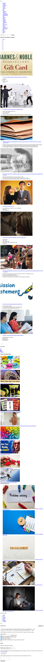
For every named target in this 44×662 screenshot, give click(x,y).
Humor (4, 12)
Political (4, 26)
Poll (3, 29)
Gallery (4, 31)
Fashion (4, 8)
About (4, 615)
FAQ (4, 616)
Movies (4, 6)
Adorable (4, 11)
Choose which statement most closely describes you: (12, 304)
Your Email (2, 648)
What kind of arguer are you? (8, 206)
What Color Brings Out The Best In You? (7, 440)
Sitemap (4, 620)
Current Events (5, 27)
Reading (4, 20)
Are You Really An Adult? (5, 454)
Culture (4, 19)
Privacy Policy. (31, 632)
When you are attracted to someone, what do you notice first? (14, 237)
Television (4, 5)
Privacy (4, 618)
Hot (3, 9)
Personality (5, 28)
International (5, 24)
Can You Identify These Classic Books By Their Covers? (10, 411)
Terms (4, 619)
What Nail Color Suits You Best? (6, 468)
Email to (1, 647)
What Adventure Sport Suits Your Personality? (8, 482)
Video (4, 30)
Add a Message (3, 653)
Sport (4, 25)
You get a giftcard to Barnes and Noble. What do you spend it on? (15, 77)
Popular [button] (4, 3)
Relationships (5, 15)
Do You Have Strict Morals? (5, 369)
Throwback (5, 13)
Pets (3, 16)
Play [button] (3, 10)
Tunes (4, 7)
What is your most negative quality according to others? (13, 335)
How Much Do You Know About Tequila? (8, 397)
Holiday (4, 17)
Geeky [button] (4, 18)
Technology (5, 22)
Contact (4, 617)
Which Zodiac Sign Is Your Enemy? (7, 383)
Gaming (4, 21)
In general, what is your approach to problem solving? (13, 109)
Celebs (4, 4)
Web (3, 23)
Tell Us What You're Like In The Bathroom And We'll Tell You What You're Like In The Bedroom (18, 425)
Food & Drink (5, 14)
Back (4, 39)
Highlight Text (41, 625)
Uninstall (4, 621)
